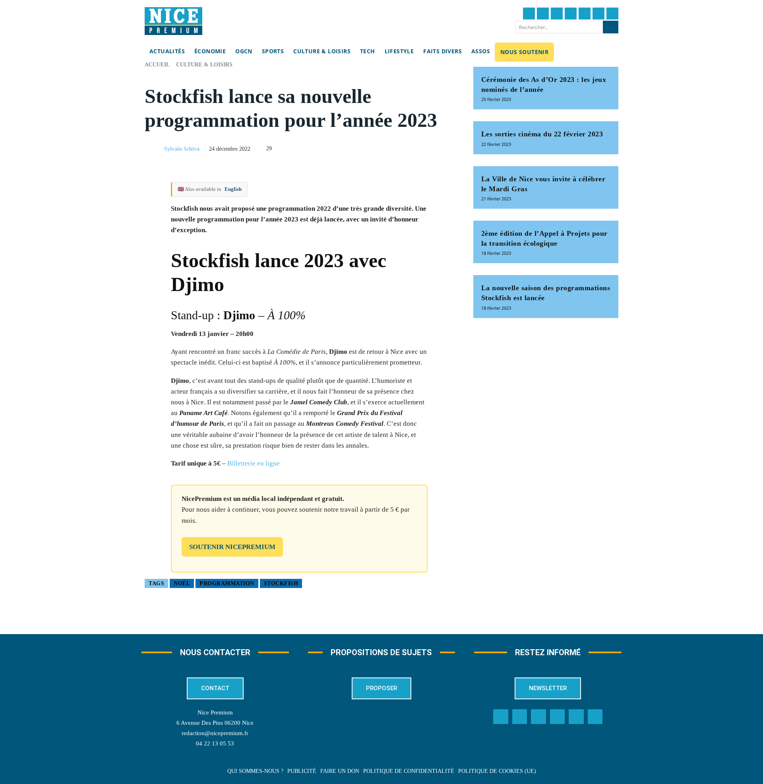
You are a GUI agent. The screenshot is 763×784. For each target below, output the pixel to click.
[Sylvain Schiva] (154, 149)
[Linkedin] (598, 13)
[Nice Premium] (173, 21)
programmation (226, 583)
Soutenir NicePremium (232, 547)
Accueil (157, 65)
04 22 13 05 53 (215, 743)
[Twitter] (543, 13)
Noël (182, 583)
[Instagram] (557, 13)
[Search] (610, 27)
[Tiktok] (585, 13)
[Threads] (571, 13)
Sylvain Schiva (181, 149)
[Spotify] (576, 716)
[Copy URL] (373, 148)
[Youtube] (612, 13)
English (233, 189)
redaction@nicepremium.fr (215, 733)
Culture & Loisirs (204, 65)
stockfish (281, 583)
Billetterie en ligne (253, 463)
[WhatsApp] (428, 148)
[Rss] (595, 716)
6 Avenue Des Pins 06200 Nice (215, 723)
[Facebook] (529, 13)
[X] (410, 148)
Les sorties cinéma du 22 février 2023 (542, 134)
